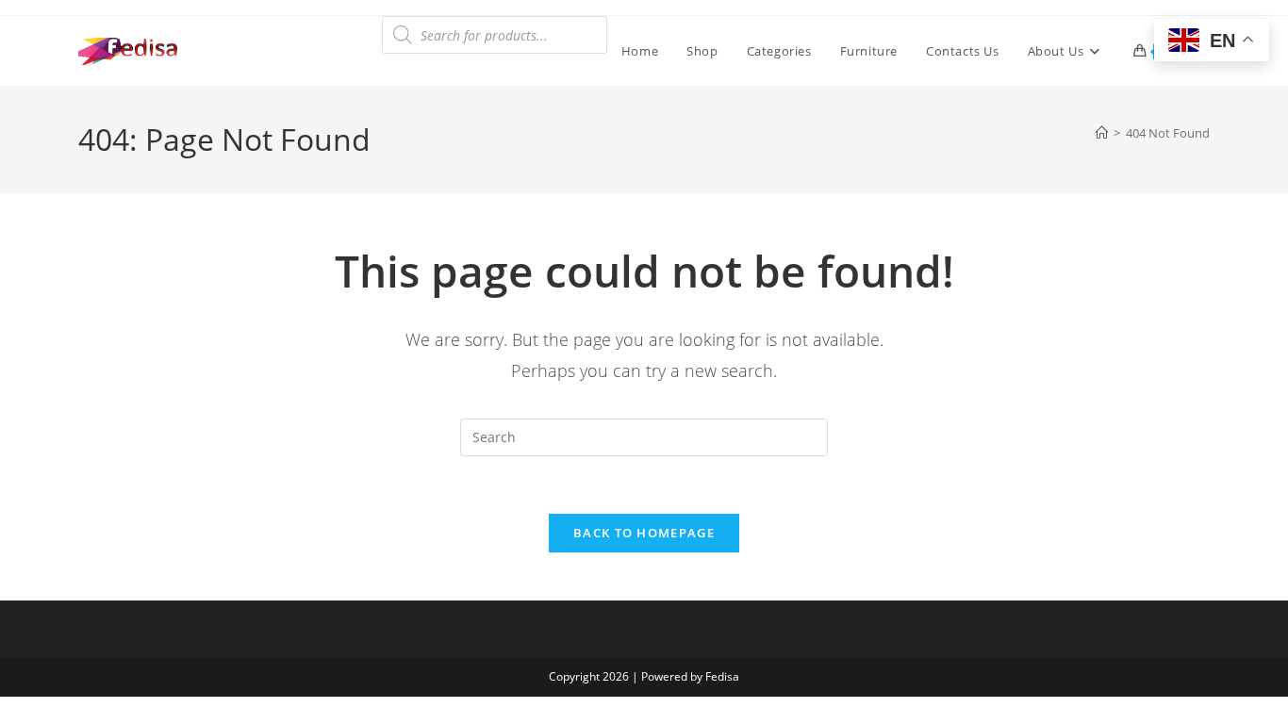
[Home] (1102, 132)
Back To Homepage (644, 532)
